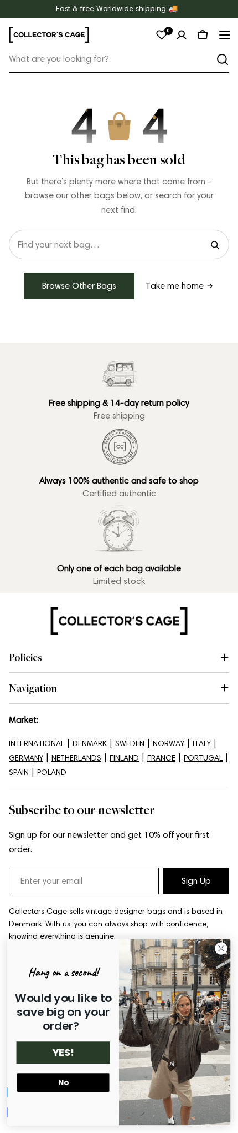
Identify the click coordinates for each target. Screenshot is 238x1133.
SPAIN (19, 772)
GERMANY (26, 758)
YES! (63, 1053)
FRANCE (161, 758)
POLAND (51, 772)
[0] (161, 35)
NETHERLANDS (76, 758)
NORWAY (168, 743)
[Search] (222, 59)
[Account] (181, 35)
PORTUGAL (203, 758)
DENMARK (90, 743)
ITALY (202, 743)
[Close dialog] (221, 948)
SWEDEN (129, 743)
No (63, 1082)
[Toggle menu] (223, 35)
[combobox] (119, 59)
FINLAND (124, 758)
